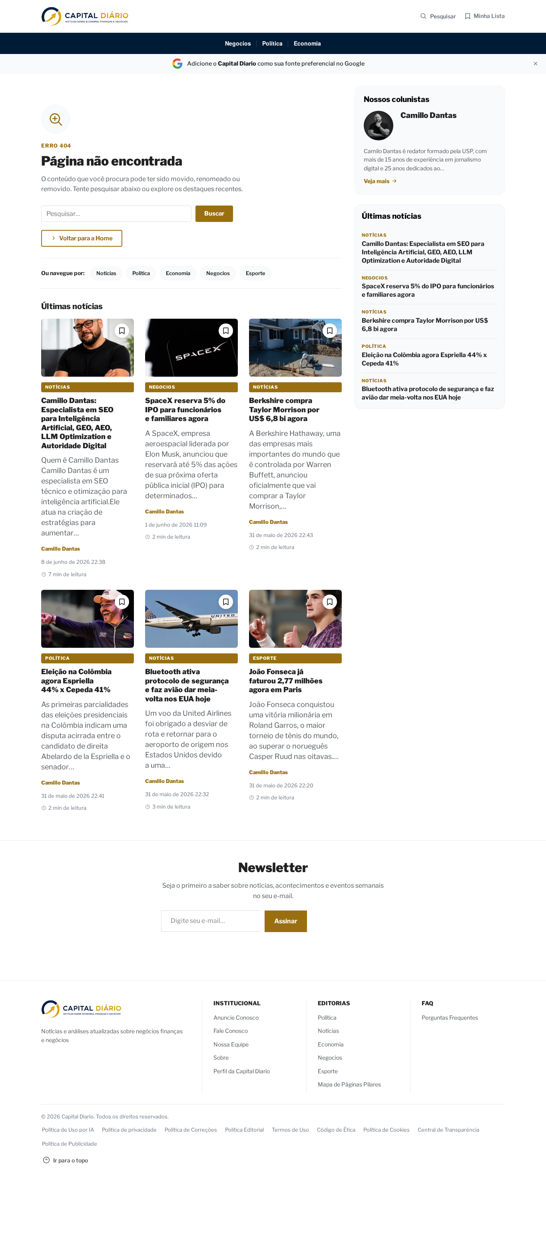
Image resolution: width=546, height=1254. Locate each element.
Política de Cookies (386, 1129)
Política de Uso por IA (68, 1129)
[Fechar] (535, 63)
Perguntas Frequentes (450, 1017)
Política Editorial (244, 1129)
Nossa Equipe (231, 1044)
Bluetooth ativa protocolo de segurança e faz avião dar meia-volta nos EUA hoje (187, 685)
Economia (307, 43)
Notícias (106, 273)
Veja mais (377, 181)
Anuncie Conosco (236, 1017)
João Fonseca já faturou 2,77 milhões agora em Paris (286, 680)
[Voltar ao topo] (528, 1241)
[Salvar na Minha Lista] (122, 330)
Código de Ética (336, 1129)
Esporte (255, 273)
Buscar (214, 213)
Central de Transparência (448, 1129)
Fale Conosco (230, 1031)
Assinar (285, 921)
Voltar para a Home (86, 238)
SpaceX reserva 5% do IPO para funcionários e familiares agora (185, 409)
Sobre (221, 1057)
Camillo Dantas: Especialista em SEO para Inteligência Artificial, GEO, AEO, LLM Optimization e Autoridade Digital (77, 423)
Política (272, 43)
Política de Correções (191, 1129)
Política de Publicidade (69, 1143)
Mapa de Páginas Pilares (349, 1084)
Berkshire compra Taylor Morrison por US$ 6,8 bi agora (284, 409)
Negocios (238, 43)
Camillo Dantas (60, 548)
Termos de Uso (290, 1129)
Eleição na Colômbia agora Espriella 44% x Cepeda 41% (76, 680)
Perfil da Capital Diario (241, 1071)
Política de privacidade (129, 1129)
